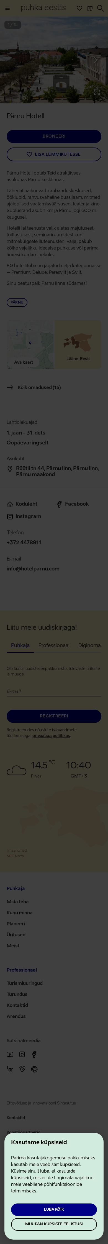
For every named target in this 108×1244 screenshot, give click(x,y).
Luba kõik (54, 1209)
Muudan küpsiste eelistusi (54, 1224)
